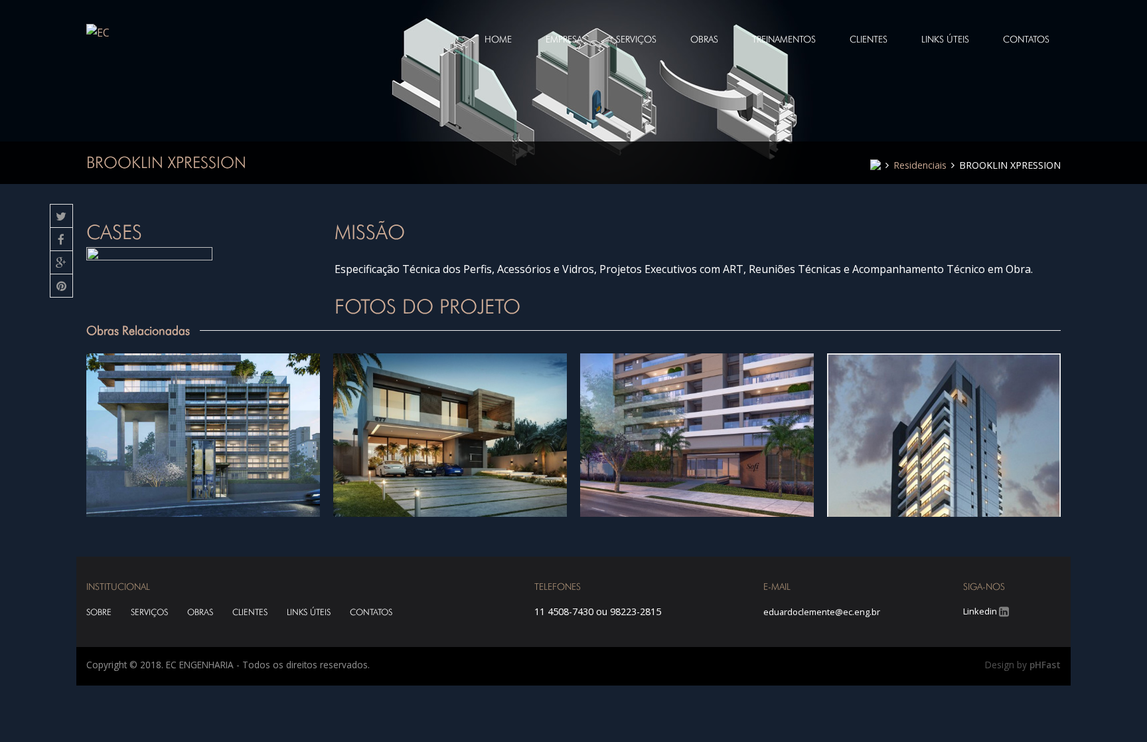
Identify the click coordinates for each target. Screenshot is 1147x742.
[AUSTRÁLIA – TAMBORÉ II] (450, 435)
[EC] (98, 32)
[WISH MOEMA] (944, 435)
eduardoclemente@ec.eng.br (821, 612)
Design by (1023, 664)
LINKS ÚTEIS (309, 612)
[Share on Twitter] (61, 216)
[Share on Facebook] (61, 239)
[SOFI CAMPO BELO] (697, 435)
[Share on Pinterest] (61, 286)
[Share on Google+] (61, 262)
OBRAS (200, 612)
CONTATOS (371, 612)
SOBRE (99, 612)
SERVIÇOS (149, 612)
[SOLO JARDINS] (203, 435)
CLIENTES (250, 612)
